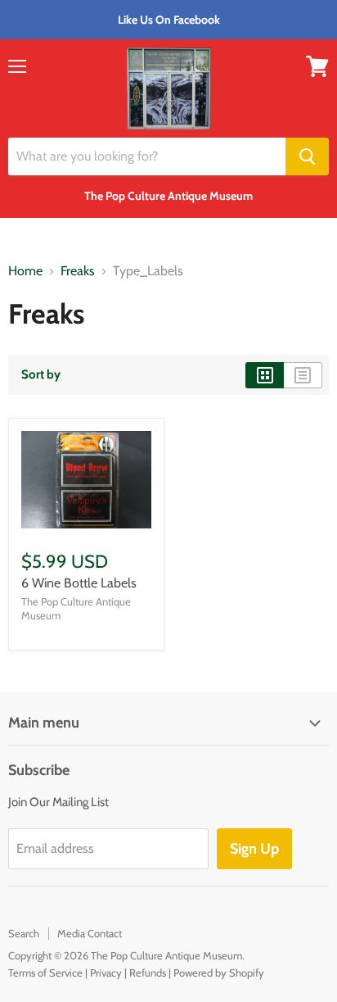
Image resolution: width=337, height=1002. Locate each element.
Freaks (78, 271)
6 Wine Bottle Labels (79, 583)
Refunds (147, 972)
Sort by (41, 375)
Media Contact (89, 933)
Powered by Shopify (218, 972)
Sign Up (254, 849)
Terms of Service (45, 972)
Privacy (106, 972)
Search (23, 933)
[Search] (307, 156)
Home (25, 271)
